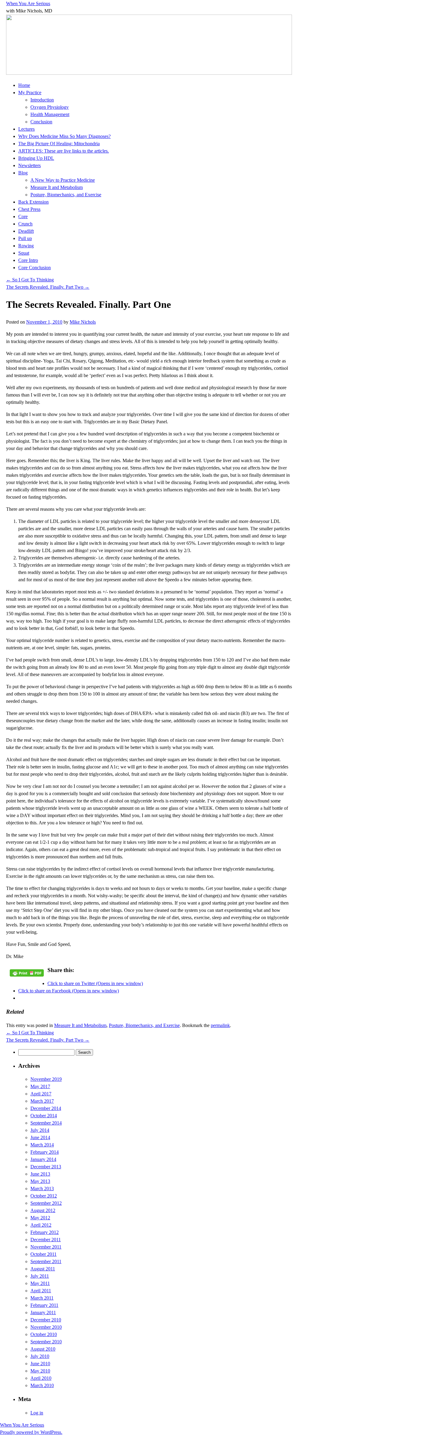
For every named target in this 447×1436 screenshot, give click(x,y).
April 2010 (40, 1378)
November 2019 (46, 1079)
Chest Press (29, 209)
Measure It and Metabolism (56, 187)
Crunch (25, 223)
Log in (36, 1412)
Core (23, 216)
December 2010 (45, 1319)
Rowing (26, 245)
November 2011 (45, 1246)
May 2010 (40, 1370)
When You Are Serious (28, 3)
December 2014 (45, 1108)
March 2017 (42, 1101)
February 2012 (44, 1232)
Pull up (25, 238)
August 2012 (42, 1210)
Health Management (49, 114)
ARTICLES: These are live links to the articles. (63, 150)
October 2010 (43, 1334)
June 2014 (40, 1137)
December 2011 (45, 1239)
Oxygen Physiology (49, 107)
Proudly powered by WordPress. (31, 1432)
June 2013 (40, 1174)
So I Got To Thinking (30, 279)
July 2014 (39, 1130)
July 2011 (39, 1276)
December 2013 (45, 1166)
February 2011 (44, 1305)
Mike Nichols (83, 322)
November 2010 (46, 1327)
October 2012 (43, 1195)
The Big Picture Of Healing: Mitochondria (59, 143)
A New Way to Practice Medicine (62, 180)
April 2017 (40, 1093)
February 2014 (44, 1152)
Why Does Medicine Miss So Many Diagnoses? (64, 136)
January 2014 (43, 1159)
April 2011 (40, 1290)
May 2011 (40, 1283)
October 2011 (43, 1254)
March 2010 (42, 1385)
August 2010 (42, 1349)
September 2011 (45, 1261)
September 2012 (46, 1203)
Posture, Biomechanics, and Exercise (65, 194)
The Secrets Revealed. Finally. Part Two (47, 287)
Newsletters (29, 165)
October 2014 (43, 1115)
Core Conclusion (34, 267)
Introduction (42, 99)
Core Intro (28, 260)
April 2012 (40, 1225)
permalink (220, 1025)
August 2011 (42, 1268)
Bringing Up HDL (36, 158)
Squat (23, 253)
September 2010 (46, 1341)
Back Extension (33, 201)
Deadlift (26, 231)
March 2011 (42, 1297)
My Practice (29, 92)
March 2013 (42, 1188)
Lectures (26, 129)
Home (24, 85)
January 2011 (43, 1312)
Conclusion (41, 121)
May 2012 (40, 1217)
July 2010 (39, 1356)
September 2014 (46, 1122)
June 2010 (40, 1363)
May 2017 (40, 1086)
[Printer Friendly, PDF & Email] (27, 972)
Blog (23, 172)
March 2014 (42, 1144)
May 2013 (40, 1181)
